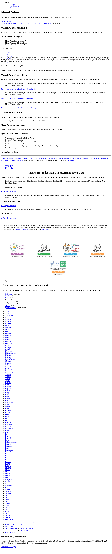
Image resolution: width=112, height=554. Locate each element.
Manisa (7, 470)
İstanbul (8, 438)
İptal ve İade (24, 530)
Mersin (7, 474)
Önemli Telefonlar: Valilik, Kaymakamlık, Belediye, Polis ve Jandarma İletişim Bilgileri (35, 146)
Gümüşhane (9, 428)
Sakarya (8, 489)
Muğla (7, 476)
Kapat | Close (46, 229)
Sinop (7, 497)
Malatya (8, 468)
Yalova (7, 515)
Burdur (7, 398)
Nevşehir (8, 480)
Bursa (7, 400)
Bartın (7, 385)
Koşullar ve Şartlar (11, 532)
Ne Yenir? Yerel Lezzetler (14, 140)
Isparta (7, 436)
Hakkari (8, 430)
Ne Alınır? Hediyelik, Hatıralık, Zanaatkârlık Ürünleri (23, 142)
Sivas (7, 501)
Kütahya (8, 466)
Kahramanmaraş (11, 442)
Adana (7, 311)
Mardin (7, 472)
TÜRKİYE (9, 166)
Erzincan (8, 418)
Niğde (7, 481)
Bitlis (7, 394)
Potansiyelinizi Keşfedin (28, 523)
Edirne (7, 414)
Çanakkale (9, 402)
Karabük (8, 444)
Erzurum (8, 420)
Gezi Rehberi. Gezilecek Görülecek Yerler (19, 138)
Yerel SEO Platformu (12, 528)
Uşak (7, 511)
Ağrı (6, 317)
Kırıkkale (8, 456)
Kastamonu (9, 450)
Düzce (7, 412)
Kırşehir (8, 460)
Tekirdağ (8, 503)
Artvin (7, 379)
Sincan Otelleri (6, 21)
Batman (8, 387)
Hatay (7, 432)
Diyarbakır (9, 410)
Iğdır (7, 434)
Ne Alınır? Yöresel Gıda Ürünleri (16, 144)
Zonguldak (9, 519)
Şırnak (7, 499)
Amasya (8, 321)
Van (6, 513)
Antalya (8, 375)
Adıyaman (8, 313)
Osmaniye (8, 485)
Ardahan (8, 377)
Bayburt (8, 389)
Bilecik (7, 391)
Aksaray (8, 319)
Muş (6, 478)
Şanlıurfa (8, 493)
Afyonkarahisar (10, 315)
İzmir (7, 440)
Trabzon (8, 507)
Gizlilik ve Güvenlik (27, 529)
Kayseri (8, 452)
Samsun (8, 491)
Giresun (8, 426)
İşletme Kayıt (14, 7)
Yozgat (7, 517)
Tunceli (7, 509)
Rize (6, 487)
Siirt (6, 495)
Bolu (7, 396)
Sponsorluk (9, 526)
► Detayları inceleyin (8, 191)
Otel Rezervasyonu (11, 148)
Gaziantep (8, 424)
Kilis (7, 454)
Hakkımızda (9, 524)
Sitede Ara (23, 525)
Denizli (7, 408)
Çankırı (7, 404)
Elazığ (7, 416)
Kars (7, 448)
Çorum (7, 406)
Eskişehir (8, 422)
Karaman (8, 446)
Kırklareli (8, 458)
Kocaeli (8, 462)
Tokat (7, 505)
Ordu (7, 483)
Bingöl (7, 393)
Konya (7, 464)
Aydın (7, 381)
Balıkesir (8, 383)
